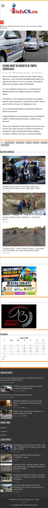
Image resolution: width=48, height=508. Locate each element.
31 (25, 407)
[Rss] (22, 502)
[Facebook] (24, 502)
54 (13, 382)
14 (30, 348)
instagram (3, 431)
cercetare (10, 142)
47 (25, 390)
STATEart (20, 499)
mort (29, 142)
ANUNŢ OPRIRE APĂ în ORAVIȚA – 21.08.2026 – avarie (27, 456)
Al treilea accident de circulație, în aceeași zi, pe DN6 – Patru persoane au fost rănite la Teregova (29, 477)
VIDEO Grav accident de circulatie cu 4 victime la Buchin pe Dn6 (28, 412)
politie (44, 142)
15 (37, 348)
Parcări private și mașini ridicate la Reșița (16, 395)
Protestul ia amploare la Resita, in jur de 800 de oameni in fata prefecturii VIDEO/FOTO (22, 379)
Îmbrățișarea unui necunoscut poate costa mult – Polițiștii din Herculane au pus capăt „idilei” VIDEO (21, 187)
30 (26, 415)
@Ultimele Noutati (13, 26)
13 (24, 348)
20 (24, 351)
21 (30, 351)
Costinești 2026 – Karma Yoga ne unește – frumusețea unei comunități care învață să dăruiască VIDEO (23, 249)
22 (37, 351)
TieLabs (36, 499)
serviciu (5, 145)
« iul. (3, 359)
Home (4, 26)
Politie (28, 72)
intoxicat (20, 142)
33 (13, 397)
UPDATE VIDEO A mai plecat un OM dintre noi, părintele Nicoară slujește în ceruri (27, 403)
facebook (3, 428)
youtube (3, 435)
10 (4, 348)
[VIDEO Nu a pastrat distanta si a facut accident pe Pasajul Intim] (6, 388)
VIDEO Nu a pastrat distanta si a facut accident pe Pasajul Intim (27, 387)
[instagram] (26, 502)
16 (43, 348)
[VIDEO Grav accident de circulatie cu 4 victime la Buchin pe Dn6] (6, 414)
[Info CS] (24, 9)
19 (18, 351)
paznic (36, 142)
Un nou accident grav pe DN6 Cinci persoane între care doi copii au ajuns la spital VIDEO (28, 487)
